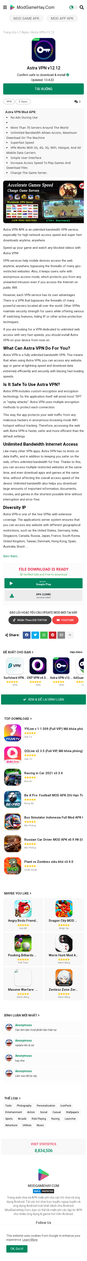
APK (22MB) (43, 594)
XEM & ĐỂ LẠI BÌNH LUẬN (45, 699)
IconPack (65, 1105)
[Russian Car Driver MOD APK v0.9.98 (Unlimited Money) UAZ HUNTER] (12, 843)
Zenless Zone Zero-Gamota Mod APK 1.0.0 (66, 990)
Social (43, 1112)
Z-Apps (24, 32)
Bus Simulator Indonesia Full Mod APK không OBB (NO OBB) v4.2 (54, 817)
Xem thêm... (11, 556)
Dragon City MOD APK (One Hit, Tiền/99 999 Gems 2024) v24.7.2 (66, 921)
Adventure (11, 1125)
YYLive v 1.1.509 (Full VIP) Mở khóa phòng (54, 729)
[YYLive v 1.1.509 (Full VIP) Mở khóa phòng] (12, 732)
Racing (55, 1118)
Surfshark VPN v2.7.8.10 (15, 677)
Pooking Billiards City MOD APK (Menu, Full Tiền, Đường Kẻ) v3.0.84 (25, 955)
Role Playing (39, 1118)
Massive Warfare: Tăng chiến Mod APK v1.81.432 (25, 990)
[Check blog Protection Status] (43, 1193)
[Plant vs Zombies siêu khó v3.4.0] (12, 865)
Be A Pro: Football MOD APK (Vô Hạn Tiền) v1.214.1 (54, 795)
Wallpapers (72, 1112)
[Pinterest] (52, 635)
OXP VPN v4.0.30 (38, 677)
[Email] (61, 635)
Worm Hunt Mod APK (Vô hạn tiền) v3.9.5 (66, 955)
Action (31, 1112)
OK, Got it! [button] (17, 1248)
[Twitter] (35, 635)
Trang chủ (9, 32)
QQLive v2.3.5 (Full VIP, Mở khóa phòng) (53, 751)
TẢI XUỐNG (43, 89)
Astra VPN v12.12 (61, 677)
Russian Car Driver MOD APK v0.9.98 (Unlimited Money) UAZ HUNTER (54, 840)
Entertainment (13, 1112)
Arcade (22, 1118)
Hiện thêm (76, 652)
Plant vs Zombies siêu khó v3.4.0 (48, 862)
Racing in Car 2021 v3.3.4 (43, 773)
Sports (9, 1118)
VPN (9, 101)
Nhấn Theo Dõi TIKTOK (32, 620)
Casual (57, 1112)
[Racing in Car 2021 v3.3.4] (12, 777)
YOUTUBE (67, 620)
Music (40, 1125)
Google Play (43, 584)
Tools (8, 1105)
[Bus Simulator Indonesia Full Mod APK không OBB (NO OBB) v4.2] (12, 821)
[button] (81, 7)
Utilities (27, 1125)
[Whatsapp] (44, 635)
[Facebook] (26, 635)
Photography (24, 1105)
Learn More (30, 1239)
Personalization (46, 1105)
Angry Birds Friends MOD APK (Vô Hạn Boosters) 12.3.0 (25, 921)
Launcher (70, 1118)
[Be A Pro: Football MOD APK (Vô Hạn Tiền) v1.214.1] (12, 799)
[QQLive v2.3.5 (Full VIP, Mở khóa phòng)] (12, 755)
